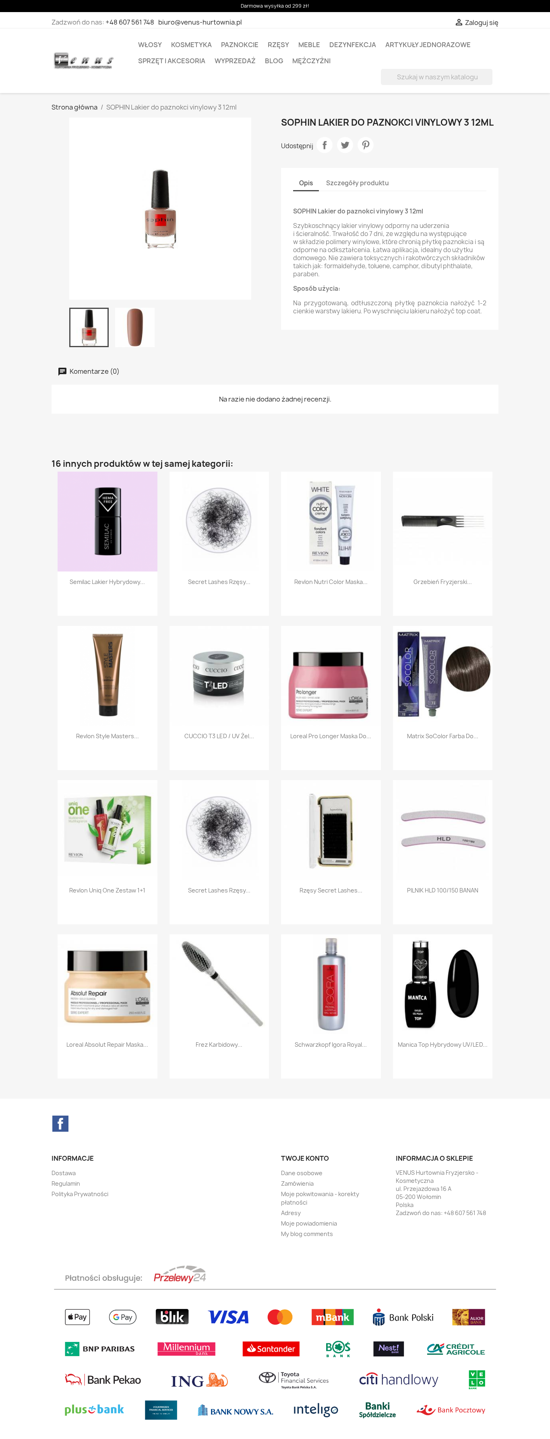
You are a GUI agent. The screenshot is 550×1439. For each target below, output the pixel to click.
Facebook (60, 1124)
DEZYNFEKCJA (352, 44)
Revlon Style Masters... (107, 736)
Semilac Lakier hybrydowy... (107, 582)
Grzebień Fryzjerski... (443, 582)
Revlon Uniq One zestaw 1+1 (107, 890)
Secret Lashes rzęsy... (219, 582)
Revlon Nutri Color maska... (331, 582)
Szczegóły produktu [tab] (357, 183)
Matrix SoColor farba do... (442, 736)
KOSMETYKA (191, 44)
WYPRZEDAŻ (235, 60)
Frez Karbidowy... (219, 1044)
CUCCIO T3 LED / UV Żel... (219, 736)
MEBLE (309, 44)
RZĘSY (278, 44)
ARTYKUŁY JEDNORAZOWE (428, 44)
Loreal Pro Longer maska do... (330, 736)
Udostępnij (324, 145)
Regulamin (66, 1183)
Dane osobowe (302, 1173)
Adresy (291, 1213)
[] (489, 82)
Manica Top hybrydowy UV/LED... (443, 1044)
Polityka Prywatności (80, 1194)
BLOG (274, 60)
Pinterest (366, 145)
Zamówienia (297, 1183)
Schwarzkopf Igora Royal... (331, 1044)
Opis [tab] (306, 183)
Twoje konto (305, 1158)
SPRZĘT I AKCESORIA (171, 60)
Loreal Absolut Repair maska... (107, 1044)
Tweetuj (345, 145)
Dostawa (64, 1173)
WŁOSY (150, 44)
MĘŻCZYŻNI (311, 60)
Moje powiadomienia (309, 1223)
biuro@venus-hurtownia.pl (200, 22)
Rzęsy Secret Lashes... (331, 890)
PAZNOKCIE (239, 44)
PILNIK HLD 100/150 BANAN (442, 890)
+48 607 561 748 (129, 22)
